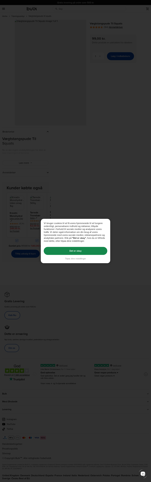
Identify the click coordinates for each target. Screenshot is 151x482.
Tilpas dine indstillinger (75, 258)
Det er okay (75, 251)
